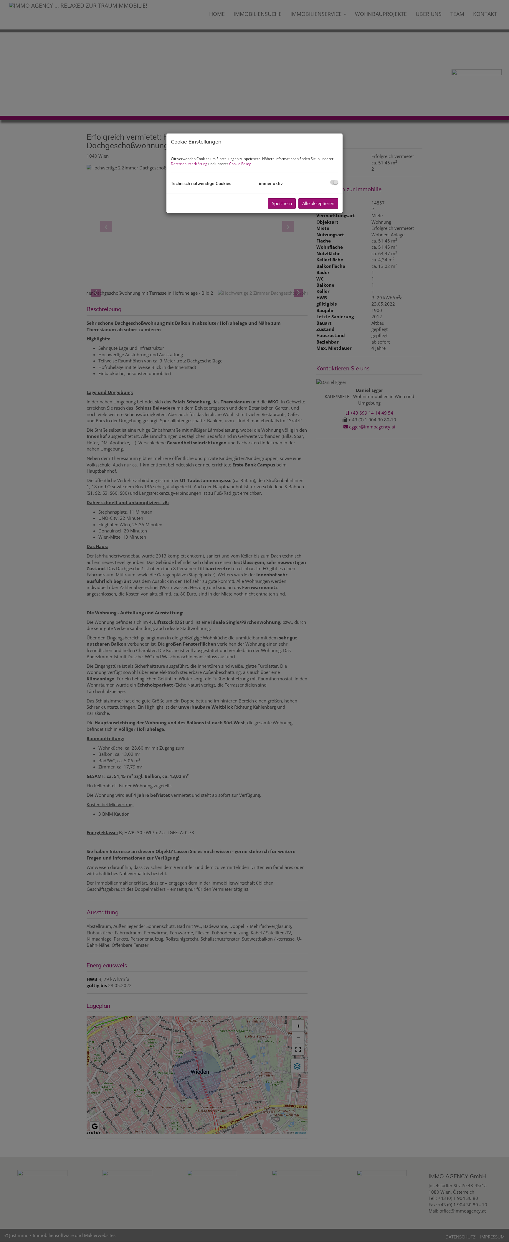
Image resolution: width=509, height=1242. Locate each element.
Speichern (282, 203)
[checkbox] (334, 182)
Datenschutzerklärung (189, 163)
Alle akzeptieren (318, 203)
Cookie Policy (240, 163)
